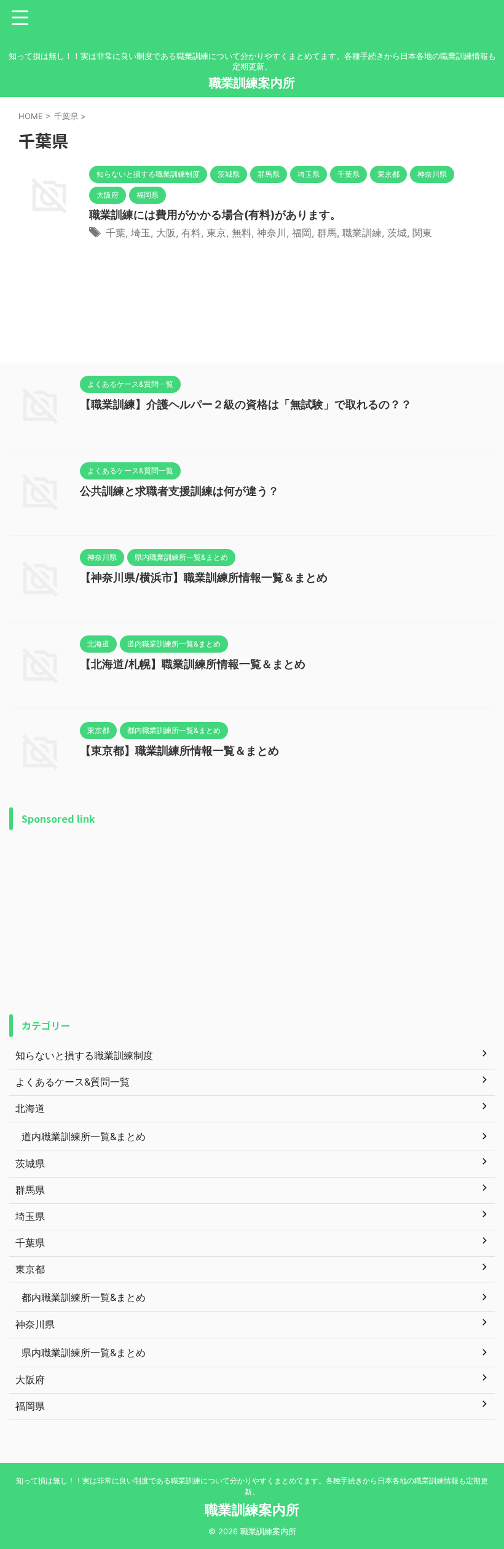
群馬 (327, 233)
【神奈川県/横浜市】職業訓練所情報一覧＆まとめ (204, 577)
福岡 (302, 233)
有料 (191, 233)
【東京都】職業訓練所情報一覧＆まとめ (179, 750)
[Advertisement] (252, 922)
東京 (216, 233)
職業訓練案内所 (252, 83)
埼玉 (141, 233)
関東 (422, 233)
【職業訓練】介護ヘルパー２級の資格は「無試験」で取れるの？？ (246, 404)
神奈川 (271, 233)
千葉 (115, 233)
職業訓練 (362, 233)
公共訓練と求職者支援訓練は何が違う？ (179, 490)
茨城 (397, 233)
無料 (241, 233)
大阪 (166, 233)
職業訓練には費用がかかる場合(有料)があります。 (215, 214)
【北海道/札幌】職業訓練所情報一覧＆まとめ (192, 664)
